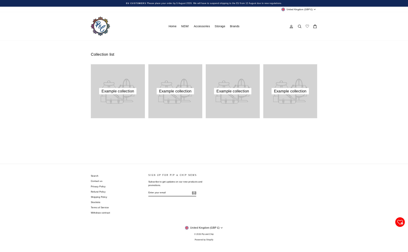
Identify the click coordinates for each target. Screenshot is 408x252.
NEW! (185, 26)
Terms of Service (100, 207)
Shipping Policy (99, 197)
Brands (234, 26)
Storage (220, 26)
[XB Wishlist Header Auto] (307, 26)
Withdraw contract (100, 213)
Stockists (95, 202)
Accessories (202, 26)
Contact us (96, 181)
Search (94, 176)
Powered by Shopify (204, 240)
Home (173, 26)
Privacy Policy (98, 186)
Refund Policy (98, 192)
